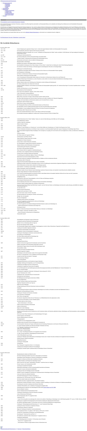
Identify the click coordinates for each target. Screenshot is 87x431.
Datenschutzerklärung (26, 428)
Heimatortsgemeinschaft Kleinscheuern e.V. (8, 428)
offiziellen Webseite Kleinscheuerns (32, 32)
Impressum (19, 428)
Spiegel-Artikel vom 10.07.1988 (49, 387)
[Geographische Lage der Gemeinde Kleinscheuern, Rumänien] (12, 21)
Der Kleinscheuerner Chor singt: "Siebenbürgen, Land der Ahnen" (12, 37)
